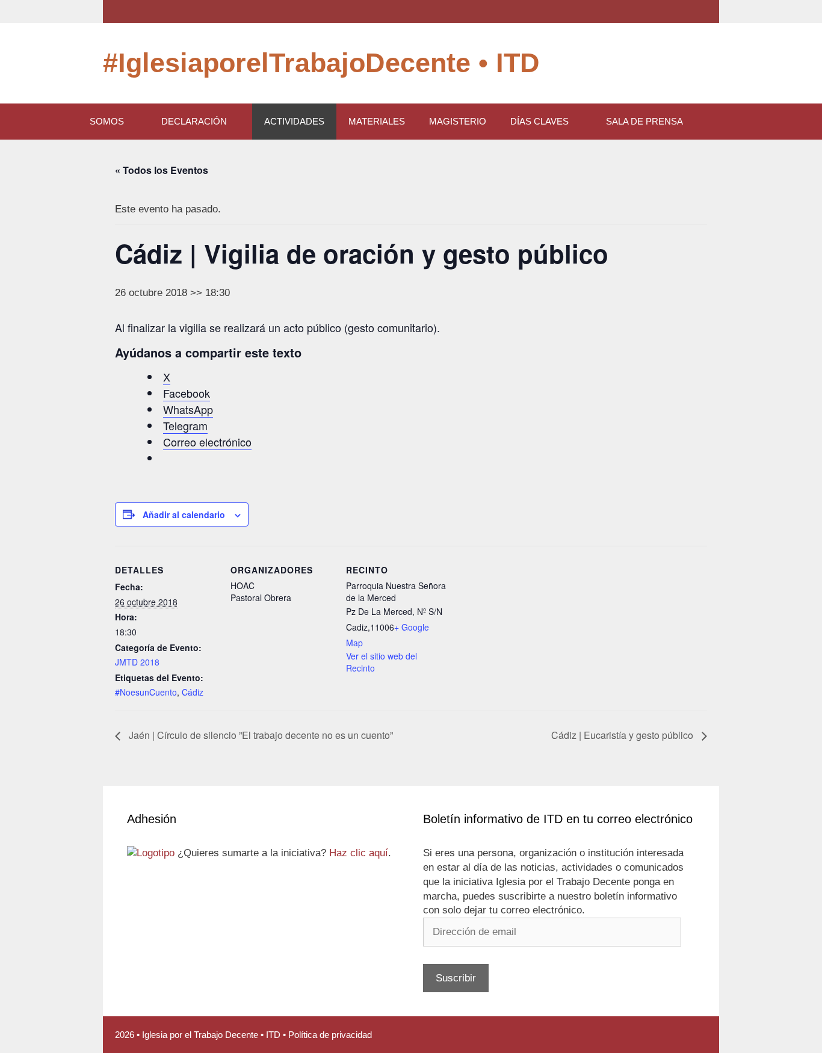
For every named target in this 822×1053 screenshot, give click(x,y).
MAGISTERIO (457, 121)
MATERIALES (376, 121)
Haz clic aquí (358, 853)
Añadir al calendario (184, 514)
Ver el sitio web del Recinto (381, 662)
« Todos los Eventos (161, 170)
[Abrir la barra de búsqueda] (726, 121)
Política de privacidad (330, 1035)
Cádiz (192, 692)
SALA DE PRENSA (644, 121)
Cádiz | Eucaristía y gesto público (623, 735)
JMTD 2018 (137, 662)
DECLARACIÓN (194, 121)
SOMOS (107, 121)
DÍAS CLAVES (539, 121)
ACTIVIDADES (294, 121)
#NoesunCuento (146, 692)
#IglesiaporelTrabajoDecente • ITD (321, 63)
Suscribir (456, 978)
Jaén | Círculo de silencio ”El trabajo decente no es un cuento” (259, 735)
